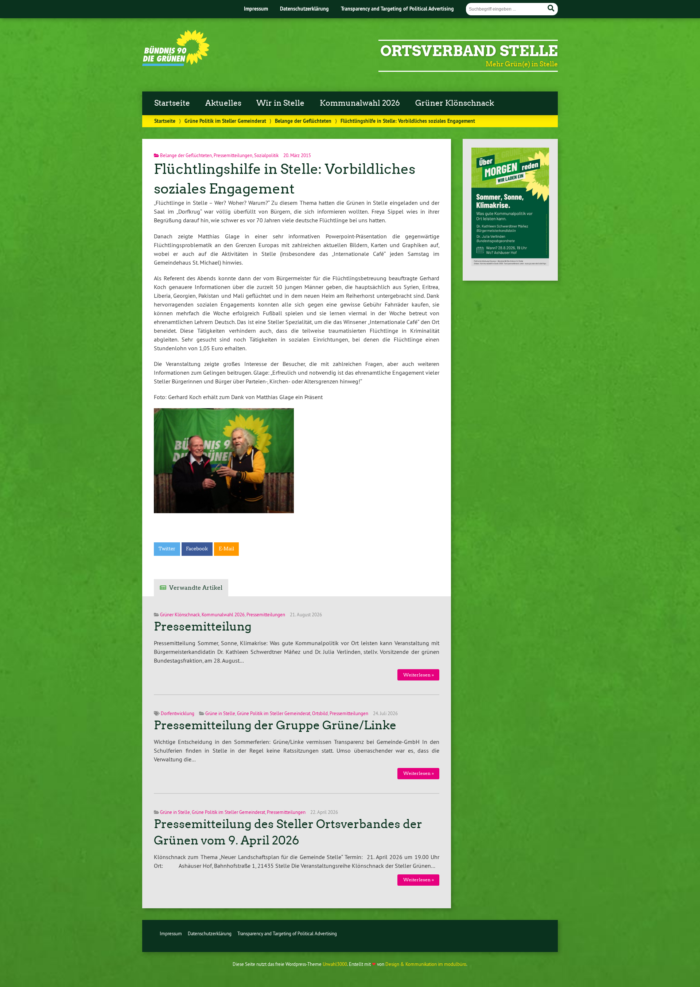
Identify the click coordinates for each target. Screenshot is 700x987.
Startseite (172, 103)
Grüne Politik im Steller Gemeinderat (225, 120)
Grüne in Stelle (220, 713)
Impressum (256, 8)
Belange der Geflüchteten (303, 120)
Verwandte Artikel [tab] (195, 587)
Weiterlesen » (418, 675)
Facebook (197, 548)
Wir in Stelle (280, 103)
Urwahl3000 (335, 964)
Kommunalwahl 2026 (360, 103)
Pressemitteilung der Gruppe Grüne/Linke (275, 725)
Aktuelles (223, 103)
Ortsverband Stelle (469, 51)
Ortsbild (320, 713)
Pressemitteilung (203, 626)
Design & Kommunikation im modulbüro (425, 964)
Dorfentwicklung (177, 713)
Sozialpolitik (266, 155)
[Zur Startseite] (176, 63)
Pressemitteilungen (233, 155)
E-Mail (226, 548)
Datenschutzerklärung (304, 8)
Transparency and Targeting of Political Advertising (397, 8)
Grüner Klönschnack (454, 103)
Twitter (167, 548)
